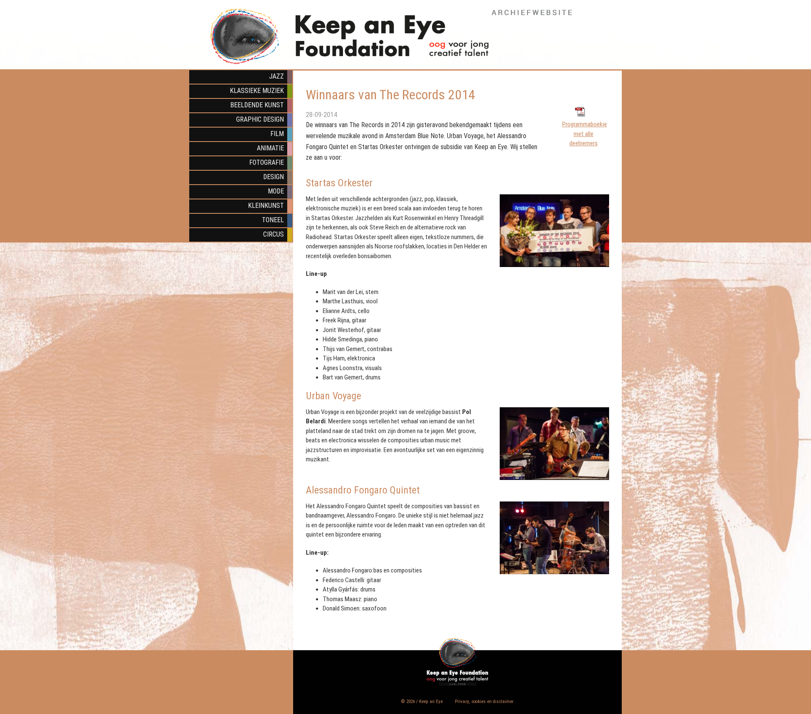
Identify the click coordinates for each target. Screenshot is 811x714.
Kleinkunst (266, 206)
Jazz (276, 76)
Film (277, 134)
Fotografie (266, 162)
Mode (276, 191)
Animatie (270, 148)
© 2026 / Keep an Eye (422, 701)
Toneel (273, 220)
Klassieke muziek (257, 91)
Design (273, 177)
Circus (273, 234)
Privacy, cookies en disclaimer (484, 701)
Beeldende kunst (257, 105)
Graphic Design (260, 119)
